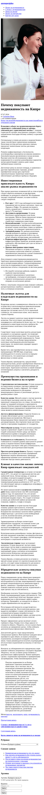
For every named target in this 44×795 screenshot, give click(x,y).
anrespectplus (7, 3)
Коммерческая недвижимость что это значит (22, 753)
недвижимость (34, 714)
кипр (25, 714)
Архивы (4, 778)
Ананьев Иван (8, 116)
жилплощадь (18, 714)
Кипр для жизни (7, 120)
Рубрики (4, 744)
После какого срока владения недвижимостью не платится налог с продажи (23, 760)
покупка (4, 716)
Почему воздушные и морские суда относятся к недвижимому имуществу (23, 764)
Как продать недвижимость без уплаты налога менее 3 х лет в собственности (23, 756)
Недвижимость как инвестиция (26, 120)
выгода (9, 714)
